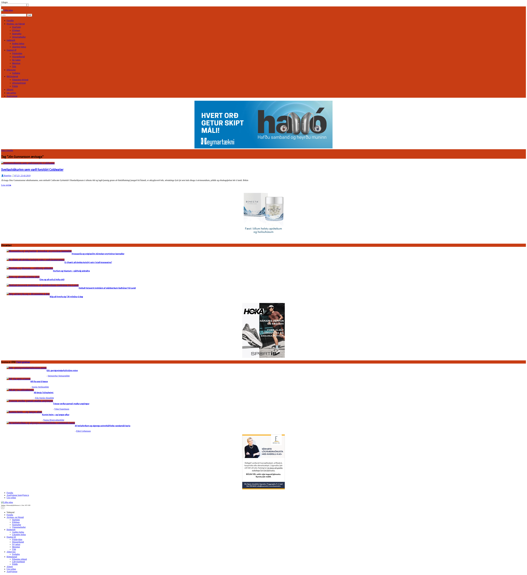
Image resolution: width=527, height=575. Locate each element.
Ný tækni (16, 60)
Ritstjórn (6, 175)
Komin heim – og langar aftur (55, 414)
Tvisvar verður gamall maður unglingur (71, 403)
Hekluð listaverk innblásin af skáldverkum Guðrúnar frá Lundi (107, 288)
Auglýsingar (12, 96)
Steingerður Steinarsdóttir (59, 376)
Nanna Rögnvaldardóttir (53, 420)
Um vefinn (11, 92)
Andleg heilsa (18, 43)
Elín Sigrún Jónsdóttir (44, 398)
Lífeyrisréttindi (19, 83)
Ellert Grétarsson (83, 431)
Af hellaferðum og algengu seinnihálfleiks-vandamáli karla (102, 425)
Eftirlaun (16, 30)
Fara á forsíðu (7, 150)
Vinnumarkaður (19, 37)
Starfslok (16, 27)
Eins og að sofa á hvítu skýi (52, 279)
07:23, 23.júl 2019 (21, 175)
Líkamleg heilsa (19, 46)
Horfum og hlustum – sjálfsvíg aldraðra (71, 270)
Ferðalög (16, 73)
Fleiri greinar (23, 362)
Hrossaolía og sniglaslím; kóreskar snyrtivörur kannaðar (98, 253)
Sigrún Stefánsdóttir (40, 387)
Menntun (16, 63)
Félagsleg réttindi (20, 79)
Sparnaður (16, 33)
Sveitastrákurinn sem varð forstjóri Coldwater (32, 169)
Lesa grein (6, 185)
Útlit (14, 66)
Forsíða (10, 20)
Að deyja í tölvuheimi (44, 392)
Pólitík (15, 86)
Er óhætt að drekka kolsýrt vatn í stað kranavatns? (88, 262)
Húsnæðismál (18, 56)
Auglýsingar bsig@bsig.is (18, 495)
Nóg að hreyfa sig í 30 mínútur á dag (66, 296)
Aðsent (10, 89)
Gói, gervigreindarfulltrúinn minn (62, 370)
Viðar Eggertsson (61, 409)
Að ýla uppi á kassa (39, 381)
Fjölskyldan (17, 53)
